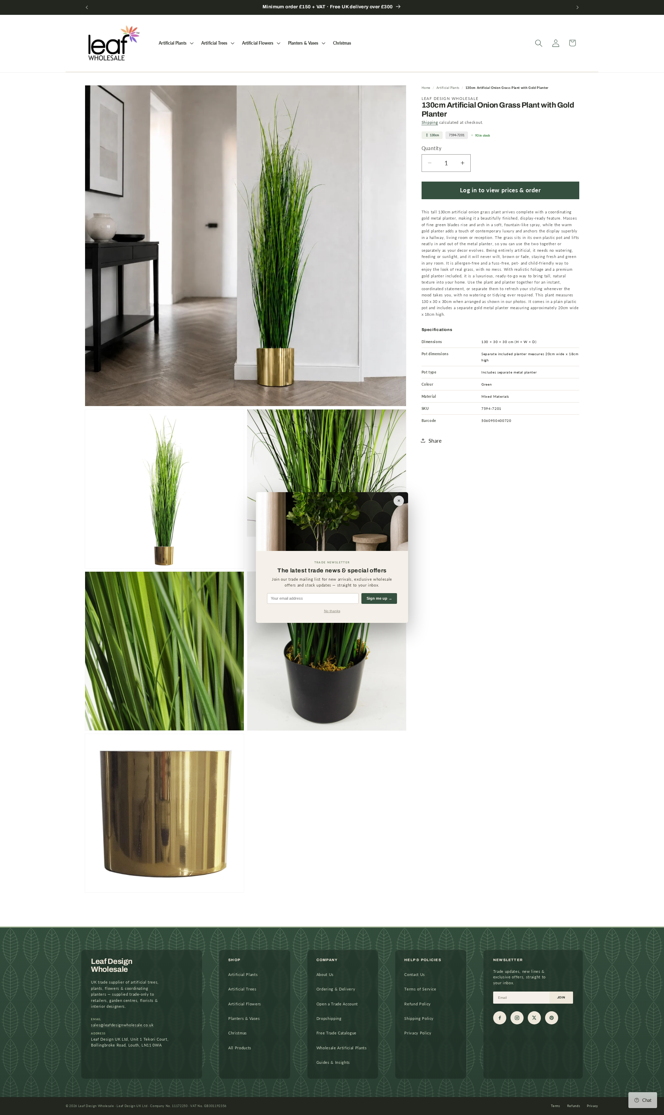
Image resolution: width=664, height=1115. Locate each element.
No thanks (332, 611)
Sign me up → (379, 598)
